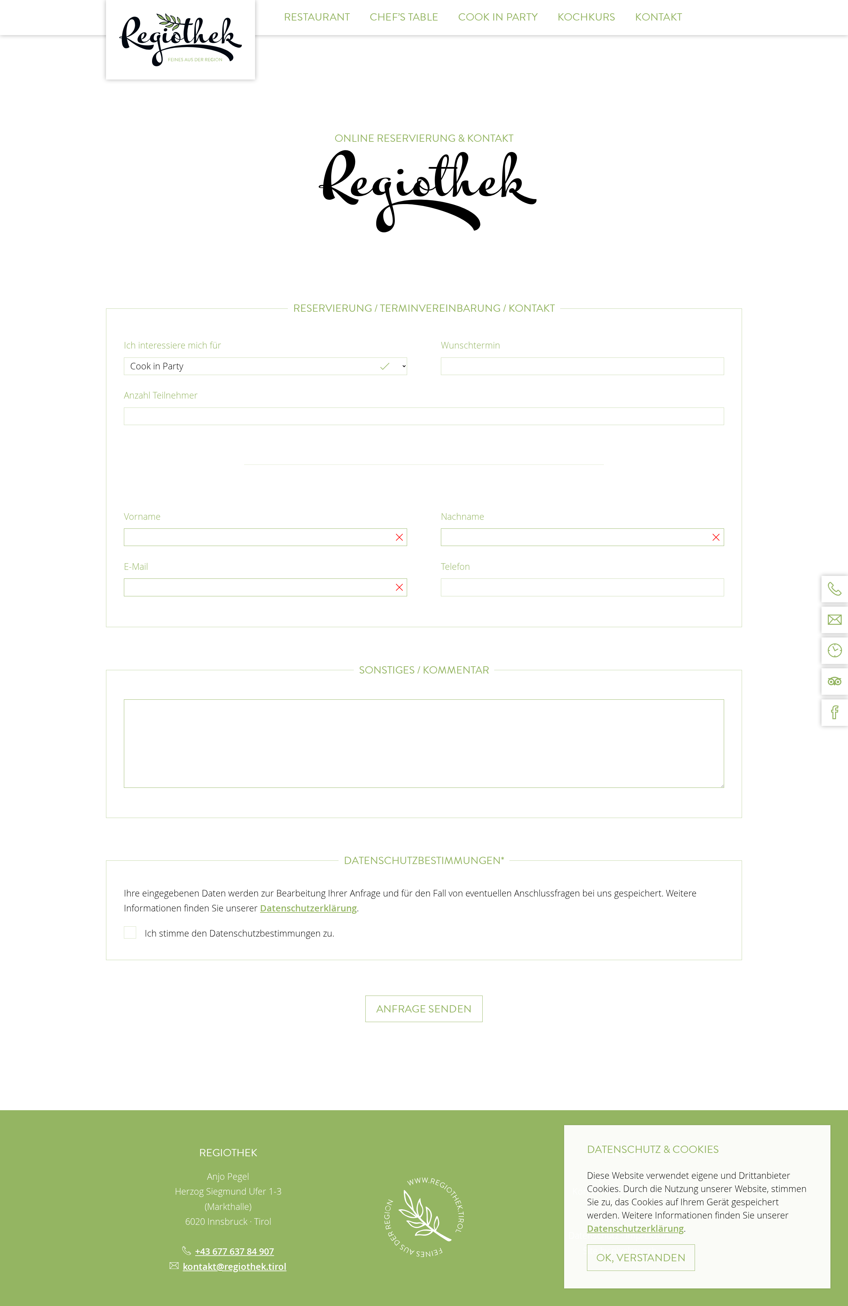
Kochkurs (586, 17)
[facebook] (835, 712)
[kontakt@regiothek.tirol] (835, 620)
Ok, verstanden (641, 1258)
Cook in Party (498, 17)
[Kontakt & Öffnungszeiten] (835, 650)
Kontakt (658, 17)
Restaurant (317, 17)
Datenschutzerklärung (308, 908)
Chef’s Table (404, 17)
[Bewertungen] (835, 682)
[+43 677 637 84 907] (835, 589)
